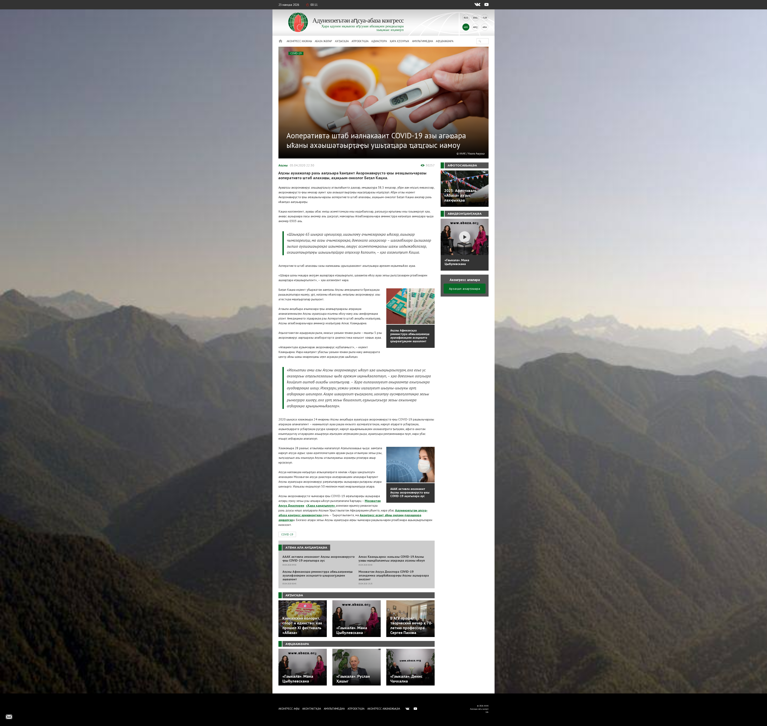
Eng (475, 17)
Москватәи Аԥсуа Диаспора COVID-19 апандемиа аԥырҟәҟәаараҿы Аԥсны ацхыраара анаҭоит (394, 575)
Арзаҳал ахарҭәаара (464, 289)
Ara (485, 27)
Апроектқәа (360, 41)
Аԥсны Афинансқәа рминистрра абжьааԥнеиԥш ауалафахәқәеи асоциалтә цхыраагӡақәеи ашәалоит (317, 575)
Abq (475, 27)
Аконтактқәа (311, 708)
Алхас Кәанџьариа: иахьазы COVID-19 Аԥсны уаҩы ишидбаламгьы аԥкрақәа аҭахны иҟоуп (392, 558)
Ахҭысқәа (342, 41)
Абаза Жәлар (323, 41)
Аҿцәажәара (444, 41)
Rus (466, 17)
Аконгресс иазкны (299, 41)
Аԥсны (283, 165)
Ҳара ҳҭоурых (399, 41)
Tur (485, 17)
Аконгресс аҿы (288, 708)
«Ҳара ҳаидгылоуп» (321, 505)
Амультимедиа (422, 41)
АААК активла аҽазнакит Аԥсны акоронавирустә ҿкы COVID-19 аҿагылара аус (318, 558)
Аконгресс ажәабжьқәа (383, 708)
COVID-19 (295, 53)
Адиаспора (379, 41)
